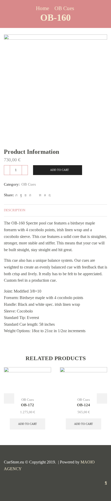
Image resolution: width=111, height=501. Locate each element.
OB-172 (27, 405)
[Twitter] (16, 195)
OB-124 (83, 405)
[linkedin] (40, 195)
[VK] (25, 195)
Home (42, 8)
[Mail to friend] (35, 195)
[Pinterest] (30, 195)
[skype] (49, 195)
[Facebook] (21, 195)
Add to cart (59, 169)
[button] (9, 398)
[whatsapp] (45, 195)
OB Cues (64, 8)
